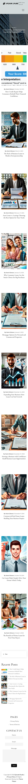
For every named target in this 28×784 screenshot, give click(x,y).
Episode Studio (19, 775)
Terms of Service (15, 724)
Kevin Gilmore (10, 89)
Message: (14, 748)
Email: (14, 742)
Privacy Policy (14, 721)
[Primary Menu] (23, 10)
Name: (14, 735)
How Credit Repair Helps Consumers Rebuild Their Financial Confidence (14, 94)
